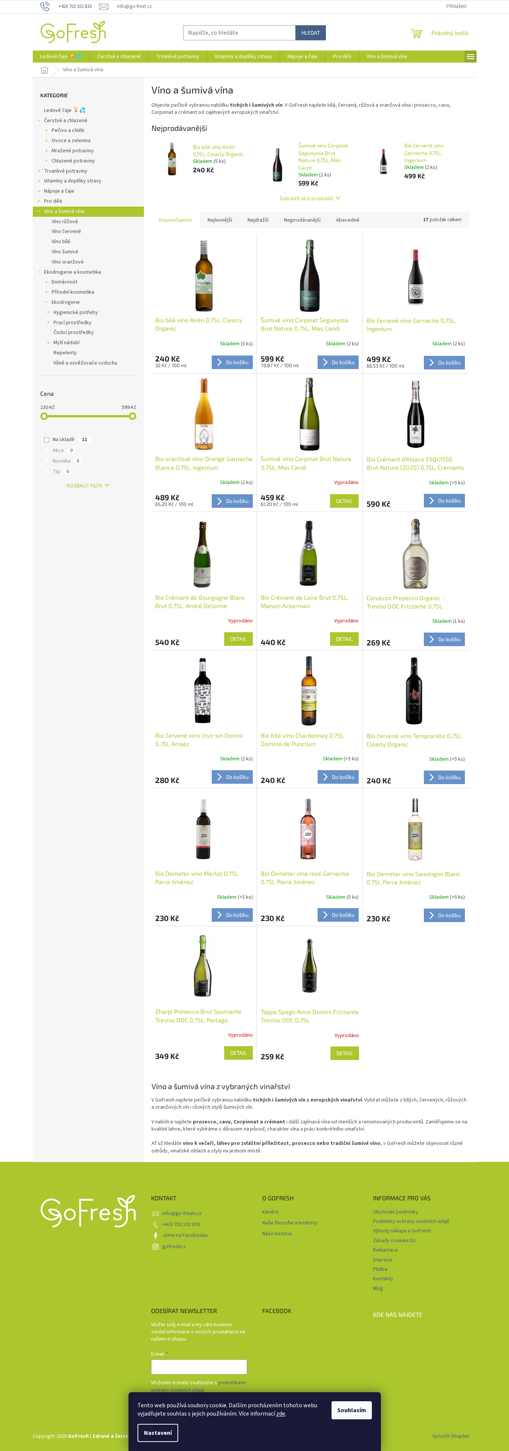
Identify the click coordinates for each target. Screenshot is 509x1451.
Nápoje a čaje (59, 191)
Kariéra (270, 1212)
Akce (63, 450)
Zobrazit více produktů (306, 198)
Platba (380, 1269)
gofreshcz (174, 1246)
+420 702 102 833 (181, 1224)
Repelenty (65, 353)
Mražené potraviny (73, 151)
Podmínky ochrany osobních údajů (411, 1221)
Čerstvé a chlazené (65, 120)
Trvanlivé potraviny (65, 171)
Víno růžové (65, 221)
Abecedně (347, 220)
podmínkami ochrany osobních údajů (198, 1386)
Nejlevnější (220, 220)
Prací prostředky (72, 322)
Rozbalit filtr (84, 486)
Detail (344, 501)
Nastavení (158, 1433)
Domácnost (64, 282)
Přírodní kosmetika (73, 292)
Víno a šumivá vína (64, 211)
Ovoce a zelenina (71, 140)
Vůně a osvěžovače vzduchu (85, 363)
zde (280, 1414)
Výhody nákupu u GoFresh (402, 1231)
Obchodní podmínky (395, 1212)
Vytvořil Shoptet (451, 1436)
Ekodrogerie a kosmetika (72, 272)
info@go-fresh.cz (182, 1213)
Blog (378, 1288)
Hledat (310, 32)
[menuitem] (61, 57)
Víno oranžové (68, 262)
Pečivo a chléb (68, 130)
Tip (61, 471)
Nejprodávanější (302, 220)
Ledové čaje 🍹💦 (65, 110)
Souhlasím (351, 1410)
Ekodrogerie (66, 302)
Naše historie (277, 1234)
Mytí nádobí (66, 342)
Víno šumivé (65, 252)
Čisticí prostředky (73, 332)
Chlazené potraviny (73, 161)
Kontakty (383, 1278)
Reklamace (385, 1250)
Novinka (66, 461)
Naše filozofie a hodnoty (289, 1223)
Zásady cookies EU (394, 1240)
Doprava (382, 1260)
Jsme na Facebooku (185, 1235)
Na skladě (70, 439)
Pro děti (53, 201)
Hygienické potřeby (75, 312)
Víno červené (66, 231)
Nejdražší (258, 220)
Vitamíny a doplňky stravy (72, 181)
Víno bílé (61, 241)
